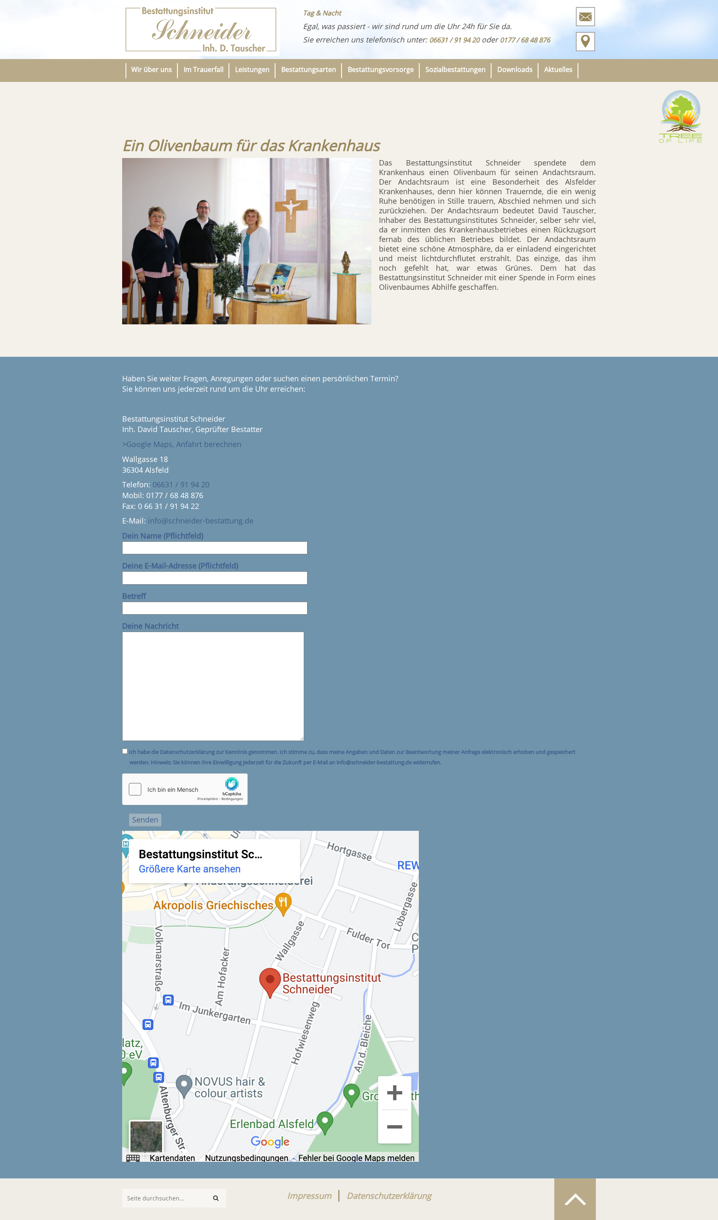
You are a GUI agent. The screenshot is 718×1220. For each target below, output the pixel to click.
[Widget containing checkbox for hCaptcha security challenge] (185, 789)
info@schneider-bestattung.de (200, 521)
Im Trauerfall (204, 69)
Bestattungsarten (308, 69)
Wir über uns (151, 69)
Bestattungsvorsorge (381, 69)
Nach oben (575, 1199)
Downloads (515, 69)
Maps (585, 41)
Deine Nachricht (150, 626)
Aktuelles (558, 69)
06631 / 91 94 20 (180, 484)
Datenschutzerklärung (389, 1195)
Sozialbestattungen (455, 69)
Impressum (309, 1195)
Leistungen (252, 69)
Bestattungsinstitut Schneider (201, 29)
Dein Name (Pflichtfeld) (162, 536)
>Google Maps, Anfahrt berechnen (181, 444)
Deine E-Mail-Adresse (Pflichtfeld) (180, 565)
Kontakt (585, 16)
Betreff (134, 596)
